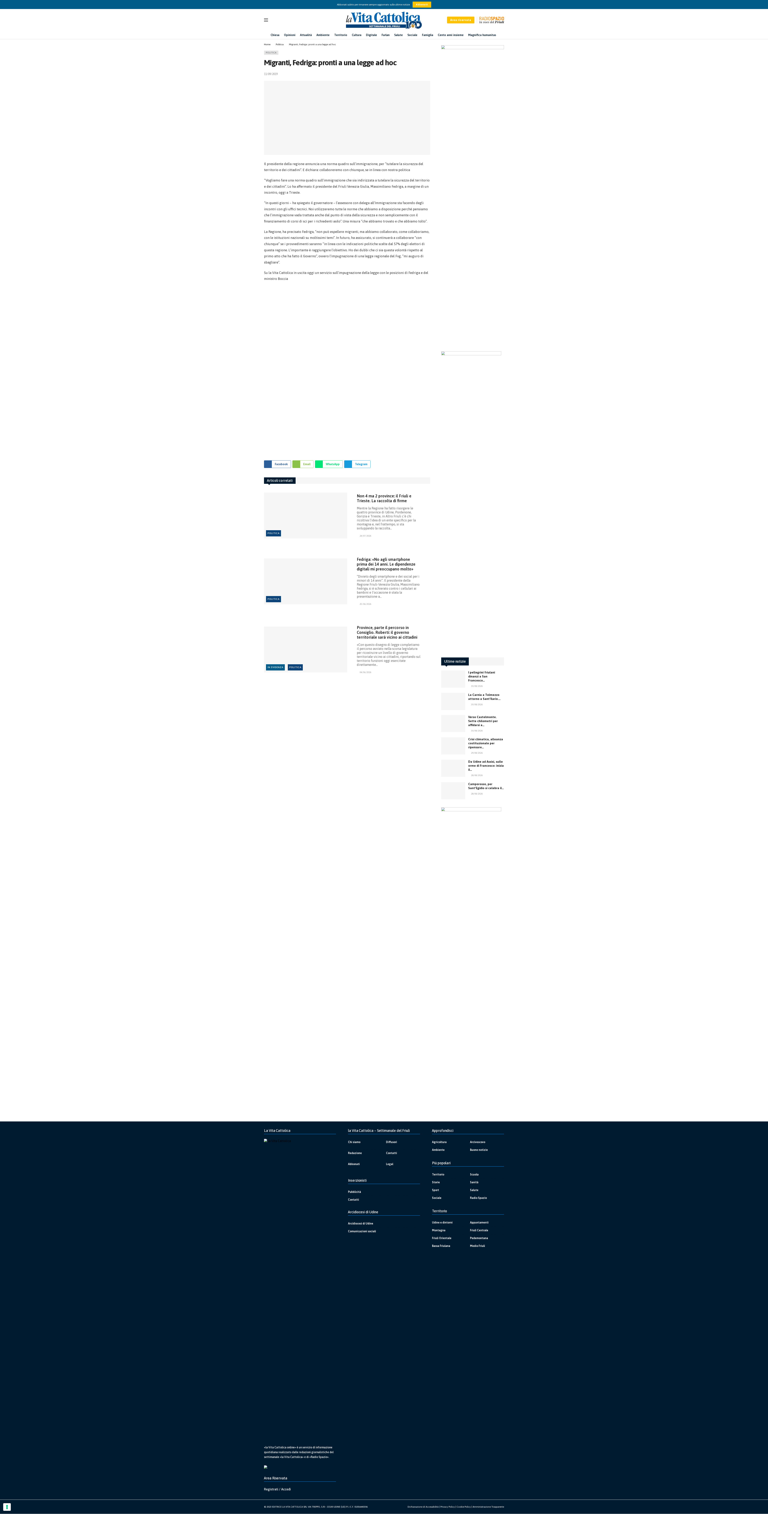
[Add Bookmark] (428, 74)
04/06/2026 (365, 672)
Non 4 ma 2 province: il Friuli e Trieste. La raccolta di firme (384, 498)
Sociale (436, 1197)
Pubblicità (354, 1191)
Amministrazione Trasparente (488, 1506)
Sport (435, 1190)
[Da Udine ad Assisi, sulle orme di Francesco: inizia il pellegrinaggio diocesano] (453, 768)
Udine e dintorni (442, 1222)
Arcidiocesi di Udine (360, 1223)
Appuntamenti (479, 1222)
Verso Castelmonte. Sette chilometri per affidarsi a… (483, 721)
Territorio (438, 1174)
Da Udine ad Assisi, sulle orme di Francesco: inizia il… (486, 765)
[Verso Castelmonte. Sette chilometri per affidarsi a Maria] (453, 723)
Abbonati (422, 4)
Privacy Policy (447, 1506)
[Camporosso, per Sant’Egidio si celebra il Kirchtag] (453, 790)
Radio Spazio (478, 1197)
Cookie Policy (464, 1506)
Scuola (474, 1174)
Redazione (355, 1153)
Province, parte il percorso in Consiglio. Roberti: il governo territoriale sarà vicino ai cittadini (387, 632)
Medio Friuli (477, 1245)
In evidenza (275, 667)
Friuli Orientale (441, 1238)
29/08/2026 (477, 752)
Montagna (438, 1230)
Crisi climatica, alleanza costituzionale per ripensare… (485, 743)
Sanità (474, 1182)
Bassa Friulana (441, 1245)
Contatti (391, 1153)
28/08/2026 (477, 775)
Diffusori (391, 1142)
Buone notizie (479, 1149)
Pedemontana (479, 1238)
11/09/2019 (271, 74)
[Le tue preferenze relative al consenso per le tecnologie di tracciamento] (7, 1507)
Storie (436, 1182)
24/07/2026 (365, 535)
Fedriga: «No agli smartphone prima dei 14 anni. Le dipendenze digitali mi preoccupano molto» (386, 564)
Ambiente (438, 1149)
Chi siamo (354, 1142)
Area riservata (460, 20)
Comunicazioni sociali (362, 1231)
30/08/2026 (477, 686)
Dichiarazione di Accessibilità (423, 1506)
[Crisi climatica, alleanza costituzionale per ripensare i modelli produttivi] (453, 745)
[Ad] (347, 369)
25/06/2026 (365, 604)
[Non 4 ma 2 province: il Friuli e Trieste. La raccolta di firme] (305, 515)
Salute (474, 1190)
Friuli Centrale (479, 1230)
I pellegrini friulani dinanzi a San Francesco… (481, 676)
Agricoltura (439, 1142)
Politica (271, 52)
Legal (389, 1164)
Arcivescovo (477, 1142)
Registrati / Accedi (277, 1489)
